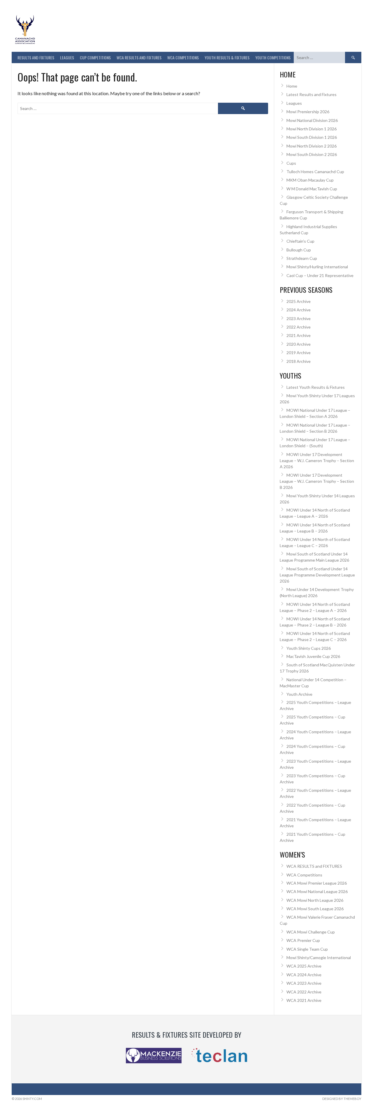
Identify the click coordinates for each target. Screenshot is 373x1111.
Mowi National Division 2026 (312, 120)
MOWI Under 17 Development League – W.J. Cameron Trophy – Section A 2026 (317, 460)
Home (291, 86)
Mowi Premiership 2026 (307, 111)
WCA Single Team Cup (307, 949)
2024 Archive (298, 309)
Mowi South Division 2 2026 (311, 154)
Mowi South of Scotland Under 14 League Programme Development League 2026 (317, 574)
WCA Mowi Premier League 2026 (316, 883)
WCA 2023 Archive (303, 983)
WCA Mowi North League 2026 (314, 900)
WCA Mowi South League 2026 (315, 908)
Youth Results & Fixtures (227, 57)
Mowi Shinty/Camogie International (318, 957)
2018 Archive (298, 361)
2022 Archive (298, 326)
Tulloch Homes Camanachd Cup (315, 171)
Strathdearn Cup (301, 258)
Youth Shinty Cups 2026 (308, 648)
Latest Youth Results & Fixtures (315, 387)
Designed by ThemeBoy (341, 1099)
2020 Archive (298, 344)
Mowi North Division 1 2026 (311, 128)
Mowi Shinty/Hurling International (317, 266)
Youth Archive (299, 694)
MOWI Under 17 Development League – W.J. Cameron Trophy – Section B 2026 (317, 481)
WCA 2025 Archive (303, 965)
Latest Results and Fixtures (311, 94)
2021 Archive (298, 335)
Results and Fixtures (35, 57)
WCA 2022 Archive (303, 991)
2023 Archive (298, 318)
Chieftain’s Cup (300, 241)
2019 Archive (298, 352)
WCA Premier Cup (303, 940)
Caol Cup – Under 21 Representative (319, 275)
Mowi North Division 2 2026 (311, 145)
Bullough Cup (298, 249)
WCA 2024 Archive (303, 974)
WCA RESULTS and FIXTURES (139, 57)
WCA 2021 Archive (303, 1000)
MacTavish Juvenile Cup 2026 (313, 656)
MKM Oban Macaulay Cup (310, 180)
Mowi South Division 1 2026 (311, 137)
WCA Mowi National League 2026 (317, 891)
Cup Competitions (95, 57)
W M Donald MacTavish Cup (311, 188)
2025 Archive (298, 301)
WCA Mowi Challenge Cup (310, 931)
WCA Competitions (304, 874)
